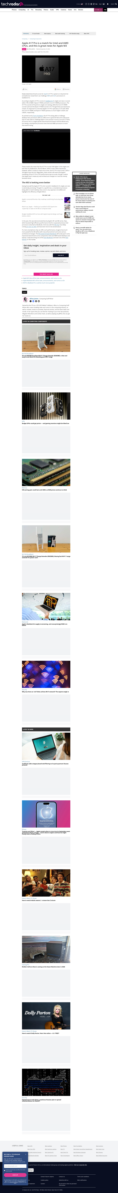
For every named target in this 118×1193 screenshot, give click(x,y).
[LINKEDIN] (33, 301)
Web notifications (82, 1180)
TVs (32, 9)
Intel (54, 96)
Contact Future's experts (47, 1176)
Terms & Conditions (14, 1182)
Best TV (63, 1149)
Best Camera (99, 1146)
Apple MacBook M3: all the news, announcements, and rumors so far (44, 280)
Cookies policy (44, 1180)
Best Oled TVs (64, 1152)
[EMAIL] (39, 301)
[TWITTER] (31, 301)
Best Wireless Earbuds (80, 1152)
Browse (80, 9)
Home (70, 9)
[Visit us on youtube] (91, 4)
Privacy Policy (21, 1181)
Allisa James (31, 49)
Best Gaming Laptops (50, 1149)
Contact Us (62, 1176)
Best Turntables (78, 1146)
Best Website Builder (33, 1155)
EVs (75, 9)
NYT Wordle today (74, 33)
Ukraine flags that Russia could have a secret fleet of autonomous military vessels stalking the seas (85, 209)
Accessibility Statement (28, 1183)
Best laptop (47, 33)
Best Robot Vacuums (101, 1155)
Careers (43, 1183)
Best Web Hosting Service (34, 1152)
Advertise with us (63, 1180)
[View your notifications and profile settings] (107, 4)
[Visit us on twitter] (89, 4)
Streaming (38, 9)
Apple (45, 94)
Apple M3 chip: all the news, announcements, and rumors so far (42, 278)
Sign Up (15, 1175)
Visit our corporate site (80, 1165)
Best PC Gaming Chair (51, 1155)
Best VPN (86, 33)
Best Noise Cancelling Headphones (83, 1149)
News (24, 49)
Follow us (59, 89)
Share (26, 89)
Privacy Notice (27, 261)
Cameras (63, 9)
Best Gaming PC (49, 1152)
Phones (14, 9)
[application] (46, 146)
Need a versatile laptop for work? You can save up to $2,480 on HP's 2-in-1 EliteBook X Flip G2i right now (85, 230)
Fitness (46, 9)
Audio (52, 9)
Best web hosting (60, 33)
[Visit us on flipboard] (94, 4)
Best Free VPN (31, 1149)
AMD (48, 96)
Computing (22, 9)
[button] (114, 4)
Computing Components (36, 39)
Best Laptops (48, 1146)
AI (28, 9)
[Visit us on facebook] (86, 4)
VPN (57, 9)
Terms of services (43, 259)
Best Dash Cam (100, 1149)
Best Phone (64, 1146)
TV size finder (36, 33)
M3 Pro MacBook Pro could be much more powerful (39, 283)
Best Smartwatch (65, 1155)
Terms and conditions (83, 1176)
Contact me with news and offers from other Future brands (15, 1170)
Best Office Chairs (78, 1155)
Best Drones (99, 1152)
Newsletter (67, 89)
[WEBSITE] (36, 301)
